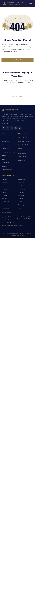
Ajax (3, 205)
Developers (5, 148)
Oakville (4, 192)
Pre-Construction (7, 145)
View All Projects (17, 96)
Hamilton (21, 182)
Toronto (4, 179)
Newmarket (5, 208)
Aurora (20, 208)
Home (4, 138)
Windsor (4, 198)
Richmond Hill (22, 189)
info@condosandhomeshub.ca (14, 225)
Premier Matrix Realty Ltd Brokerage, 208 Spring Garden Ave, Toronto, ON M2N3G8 (18, 218)
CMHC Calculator (23, 138)
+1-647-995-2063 (10, 222)
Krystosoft (21, 235)
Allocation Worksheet (8, 152)
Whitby (20, 201)
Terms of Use (22, 156)
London (4, 186)
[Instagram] (11, 128)
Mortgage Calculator (24, 141)
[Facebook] (3, 128)
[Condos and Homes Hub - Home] (10, 110)
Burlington (21, 192)
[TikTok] (20, 128)
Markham (21, 186)
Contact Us (5, 162)
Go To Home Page (17, 60)
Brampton (5, 182)
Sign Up (4, 166)
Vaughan (4, 189)
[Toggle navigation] (30, 3)
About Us (5, 155)
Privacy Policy (22, 153)
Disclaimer (21, 160)
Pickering (21, 205)
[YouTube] (16, 128)
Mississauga (22, 179)
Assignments (6, 141)
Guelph (20, 198)
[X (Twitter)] (7, 128)
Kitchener (21, 195)
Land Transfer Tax (23, 145)
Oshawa (4, 195)
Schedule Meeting (7, 169)
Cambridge (5, 201)
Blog (3, 159)
